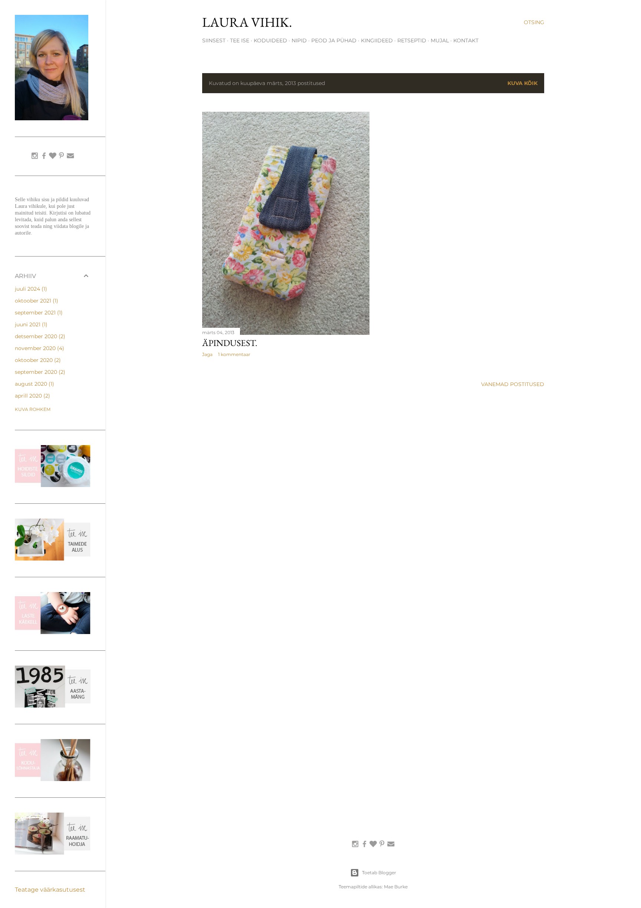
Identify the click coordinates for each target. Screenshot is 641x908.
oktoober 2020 (37, 360)
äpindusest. (229, 343)
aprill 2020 (31, 395)
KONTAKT (466, 40)
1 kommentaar (234, 354)
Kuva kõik (522, 83)
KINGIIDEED (377, 40)
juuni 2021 (30, 324)
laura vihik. (247, 22)
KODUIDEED (270, 40)
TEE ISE (239, 40)
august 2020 (33, 383)
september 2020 (39, 372)
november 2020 (38, 348)
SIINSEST (214, 40)
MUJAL (440, 40)
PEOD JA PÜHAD (333, 40)
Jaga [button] (207, 354)
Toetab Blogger (379, 872)
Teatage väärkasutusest (50, 889)
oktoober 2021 (35, 300)
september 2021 (38, 312)
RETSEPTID (411, 40)
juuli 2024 (30, 288)
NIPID (299, 40)
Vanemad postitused (512, 384)
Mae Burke (396, 886)
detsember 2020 (39, 336)
